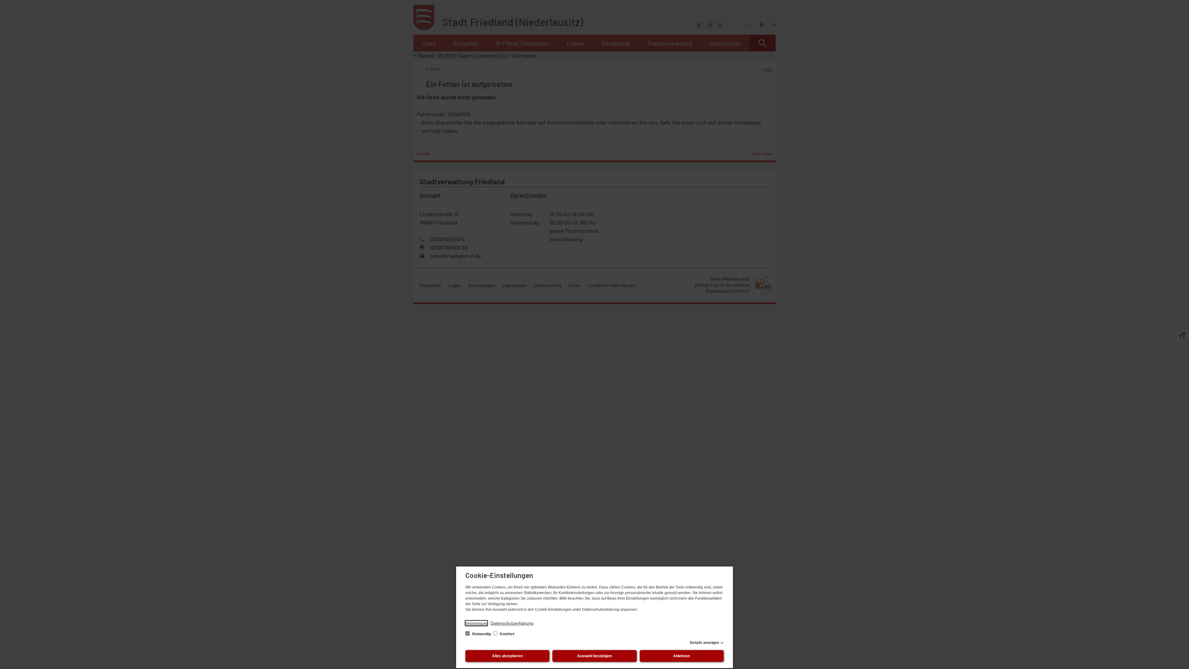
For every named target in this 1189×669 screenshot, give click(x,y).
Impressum (476, 623)
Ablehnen (681, 656)
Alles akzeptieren (507, 656)
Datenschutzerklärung (512, 623)
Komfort (506, 634)
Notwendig (481, 634)
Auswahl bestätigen (594, 656)
